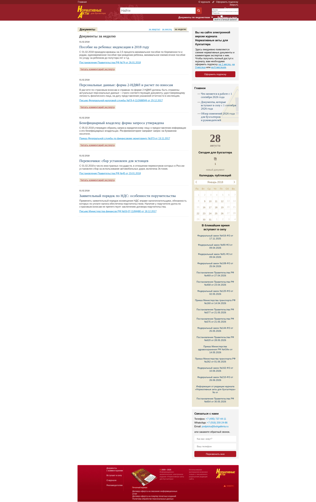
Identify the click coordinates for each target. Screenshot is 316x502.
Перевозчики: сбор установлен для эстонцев (113, 161)
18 (216, 207)
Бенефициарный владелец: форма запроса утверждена (121, 123)
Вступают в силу (227, 17)
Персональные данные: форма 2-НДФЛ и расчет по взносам (126, 85)
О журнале (204, 1)
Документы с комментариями (114, 469)
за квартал (154, 29)
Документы (87, 29)
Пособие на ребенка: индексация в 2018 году (114, 47)
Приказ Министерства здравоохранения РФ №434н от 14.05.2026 (215, 349)
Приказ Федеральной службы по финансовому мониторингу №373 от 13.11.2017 (124, 138)
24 (210, 213)
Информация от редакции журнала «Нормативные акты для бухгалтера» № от (215, 389)
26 (222, 213)
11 (216, 201)
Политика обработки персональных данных (152, 499)
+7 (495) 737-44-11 (216, 418)
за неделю (180, 29)
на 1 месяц (224, 64)
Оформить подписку (226, 1)
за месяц (167, 29)
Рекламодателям (114, 485)
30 (204, 219)
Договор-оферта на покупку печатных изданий (154, 496)
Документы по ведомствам (197, 17)
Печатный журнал (139, 487)
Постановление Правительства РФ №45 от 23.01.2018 (110, 173)
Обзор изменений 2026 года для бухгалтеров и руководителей (218, 117)
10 (210, 201)
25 (216, 213)
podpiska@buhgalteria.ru (215, 426)
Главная (82, 1)
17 (210, 207)
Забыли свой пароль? (226, 22)
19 (222, 207)
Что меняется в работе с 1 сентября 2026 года (216, 95)
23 (204, 213)
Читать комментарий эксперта (97, 69)
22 (198, 213)
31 (210, 219)
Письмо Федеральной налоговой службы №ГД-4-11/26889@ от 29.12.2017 (121, 100)
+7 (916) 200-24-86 (217, 422)
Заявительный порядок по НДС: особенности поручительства (127, 196)
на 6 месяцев (218, 67)
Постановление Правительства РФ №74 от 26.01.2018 (110, 62)
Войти (220, 25)
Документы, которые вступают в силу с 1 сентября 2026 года (218, 105)
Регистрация (231, 25)
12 (222, 201)
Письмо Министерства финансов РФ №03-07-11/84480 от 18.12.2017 (118, 211)
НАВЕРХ (230, 486)
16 (204, 207)
